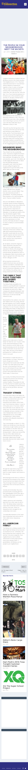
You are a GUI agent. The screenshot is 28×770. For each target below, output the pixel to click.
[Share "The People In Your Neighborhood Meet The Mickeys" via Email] (20, 555)
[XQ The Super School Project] (14, 676)
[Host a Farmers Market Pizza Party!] (14, 585)
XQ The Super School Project (13, 687)
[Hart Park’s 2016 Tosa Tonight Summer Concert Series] (14, 652)
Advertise (8, 768)
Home (3, 768)
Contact (19, 768)
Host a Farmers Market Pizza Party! (12, 595)
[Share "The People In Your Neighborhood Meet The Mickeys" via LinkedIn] (17, 555)
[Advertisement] (14, 23)
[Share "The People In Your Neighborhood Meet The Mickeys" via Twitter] (7, 555)
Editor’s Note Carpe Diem (12, 641)
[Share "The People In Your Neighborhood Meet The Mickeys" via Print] (23, 555)
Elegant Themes (13, 764)
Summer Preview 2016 (17, 52)
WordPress (14, 766)
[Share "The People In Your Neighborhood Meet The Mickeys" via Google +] (10, 555)
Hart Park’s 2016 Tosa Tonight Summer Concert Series (14, 663)
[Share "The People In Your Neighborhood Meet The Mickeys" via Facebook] (4, 555)
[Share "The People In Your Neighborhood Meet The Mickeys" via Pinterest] (14, 555)
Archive (14, 768)
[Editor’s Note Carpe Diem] (14, 619)
